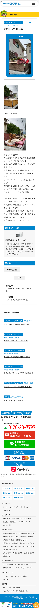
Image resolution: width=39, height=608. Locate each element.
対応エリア (28, 564)
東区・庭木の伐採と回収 (13, 401)
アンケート (30, 568)
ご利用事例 (6, 510)
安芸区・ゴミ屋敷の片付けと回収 (17, 357)
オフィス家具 (12, 553)
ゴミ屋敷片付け (26, 518)
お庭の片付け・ (27, 533)
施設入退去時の (24, 537)
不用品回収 (6, 518)
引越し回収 (15, 518)
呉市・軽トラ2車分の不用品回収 (16, 324)
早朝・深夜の (10, 533)
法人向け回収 (7, 525)
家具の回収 (30, 546)
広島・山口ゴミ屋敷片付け (11, 588)
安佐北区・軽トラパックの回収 (16, 341)
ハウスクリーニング (24, 522)
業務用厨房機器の (10, 550)
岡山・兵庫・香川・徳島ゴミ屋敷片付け (15, 591)
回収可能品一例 (8, 564)
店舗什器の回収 (29, 553)
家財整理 (15, 543)
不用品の (8, 537)
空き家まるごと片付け (27, 543)
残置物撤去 (6, 543)
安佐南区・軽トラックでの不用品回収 (18, 373)
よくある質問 (19, 564)
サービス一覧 (17, 507)
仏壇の (8, 540)
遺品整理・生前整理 (9, 522)
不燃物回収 (6, 556)
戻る (19, 277)
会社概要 (5, 579)
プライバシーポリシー (22, 576)
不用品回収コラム (8, 568)
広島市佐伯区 (12, 270)
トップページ (7, 507)
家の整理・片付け (22, 540)
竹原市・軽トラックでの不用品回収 (18, 387)
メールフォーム (8, 576)
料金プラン (27, 507)
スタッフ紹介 (20, 568)
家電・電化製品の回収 (18, 546)
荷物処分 (5, 546)
